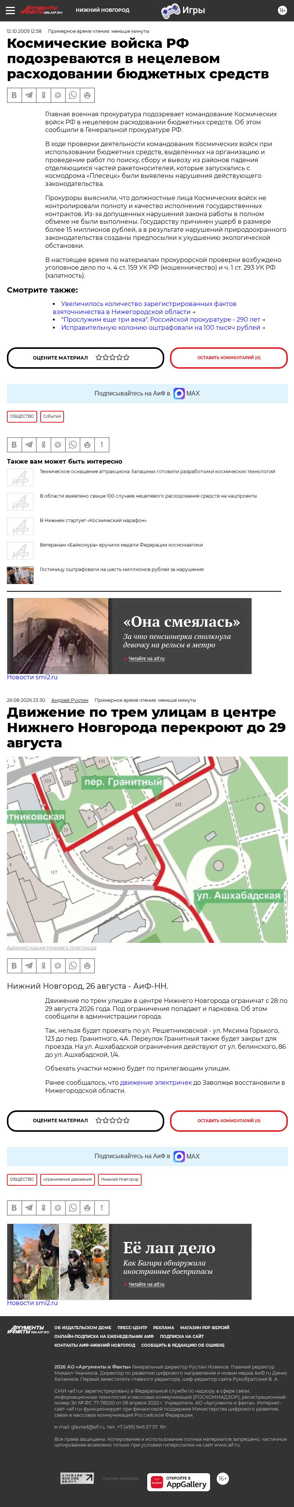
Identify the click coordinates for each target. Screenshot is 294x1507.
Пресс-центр (132, 1327)
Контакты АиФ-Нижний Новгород (94, 1345)
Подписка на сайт (182, 1336)
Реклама (163, 1327)
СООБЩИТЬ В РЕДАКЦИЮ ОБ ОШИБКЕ (183, 1345)
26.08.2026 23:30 (26, 700)
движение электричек (156, 1082)
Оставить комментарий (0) (229, 357)
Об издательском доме (82, 1327)
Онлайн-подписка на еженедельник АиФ (104, 1336)
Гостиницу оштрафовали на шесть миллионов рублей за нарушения (122, 569)
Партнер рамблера (120, 1478)
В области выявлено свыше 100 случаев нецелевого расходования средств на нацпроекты (148, 496)
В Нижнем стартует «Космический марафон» (93, 520)
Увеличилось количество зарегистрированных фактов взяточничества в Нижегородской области (145, 308)
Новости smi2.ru (32, 677)
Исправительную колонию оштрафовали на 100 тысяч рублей (160, 327)
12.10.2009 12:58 (24, 31)
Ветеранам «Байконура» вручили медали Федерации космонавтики (121, 545)
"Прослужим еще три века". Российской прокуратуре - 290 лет (160, 319)
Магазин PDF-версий (204, 1327)
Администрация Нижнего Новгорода (51, 947)
